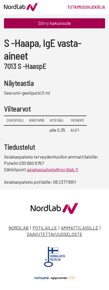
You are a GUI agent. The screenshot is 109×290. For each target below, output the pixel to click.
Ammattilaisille (79, 227)
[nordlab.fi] (54, 212)
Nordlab (18, 227)
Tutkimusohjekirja (86, 7)
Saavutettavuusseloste (54, 234)
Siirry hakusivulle (54, 23)
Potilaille (45, 227)
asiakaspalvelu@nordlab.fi (52, 169)
